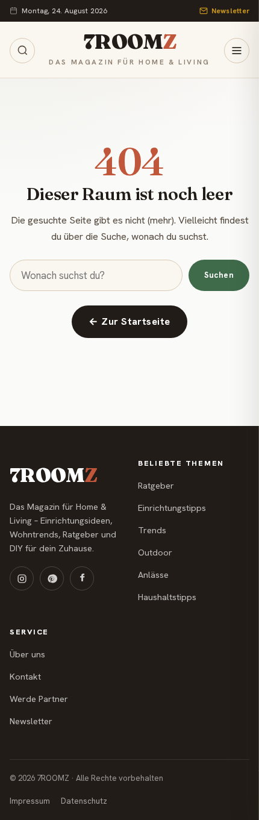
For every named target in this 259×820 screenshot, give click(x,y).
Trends (152, 530)
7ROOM (129, 42)
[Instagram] (22, 578)
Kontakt (25, 676)
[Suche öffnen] (22, 50)
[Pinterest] (52, 578)
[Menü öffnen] (236, 50)
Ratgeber (156, 485)
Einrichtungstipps (172, 507)
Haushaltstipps (167, 597)
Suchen (219, 275)
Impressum (30, 801)
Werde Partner (39, 698)
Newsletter (230, 11)
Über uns (27, 654)
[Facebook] (82, 578)
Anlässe (153, 574)
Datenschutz (84, 801)
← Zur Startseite (129, 321)
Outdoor (155, 552)
